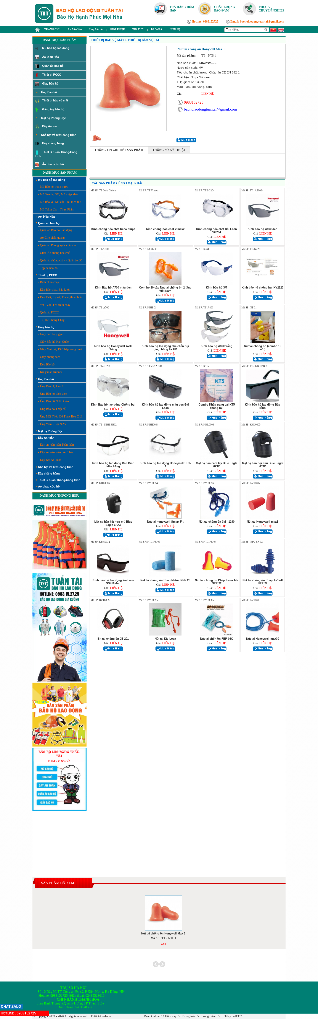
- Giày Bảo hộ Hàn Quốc (53, 341)
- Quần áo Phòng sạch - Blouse (57, 245)
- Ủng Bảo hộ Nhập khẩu (53, 401)
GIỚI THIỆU (117, 29)
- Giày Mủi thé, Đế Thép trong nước (60, 349)
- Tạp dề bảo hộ (48, 268)
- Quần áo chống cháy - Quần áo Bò (60, 260)
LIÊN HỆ (175, 29)
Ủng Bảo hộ (96, 29)
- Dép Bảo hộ (46, 364)
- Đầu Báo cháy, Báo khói (54, 289)
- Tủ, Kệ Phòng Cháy (51, 320)
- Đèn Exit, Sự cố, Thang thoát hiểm (60, 297)
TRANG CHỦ (52, 29)
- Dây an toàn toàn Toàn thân (56, 444)
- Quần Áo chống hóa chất (54, 252)
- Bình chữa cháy (48, 282)
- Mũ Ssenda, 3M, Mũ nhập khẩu (58, 194)
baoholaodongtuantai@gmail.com (262, 21)
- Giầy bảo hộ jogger (51, 334)
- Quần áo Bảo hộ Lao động (55, 230)
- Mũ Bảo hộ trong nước (53, 186)
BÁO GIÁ (156, 29)
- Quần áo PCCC (48, 312)
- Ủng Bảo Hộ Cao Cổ (51, 386)
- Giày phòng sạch (49, 357)
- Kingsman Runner (50, 372)
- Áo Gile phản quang (51, 237)
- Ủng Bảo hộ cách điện (52, 393)
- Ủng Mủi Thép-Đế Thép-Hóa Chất (60, 416)
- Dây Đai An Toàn (49, 459)
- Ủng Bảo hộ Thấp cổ (52, 409)
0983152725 (210, 21)
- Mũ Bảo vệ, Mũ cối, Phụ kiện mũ (59, 202)
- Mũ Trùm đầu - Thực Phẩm (56, 209)
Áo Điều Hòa (75, 29)
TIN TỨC (138, 29)
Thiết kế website (100, 1016)
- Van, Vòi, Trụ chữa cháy (54, 305)
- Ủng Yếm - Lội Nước (52, 424)
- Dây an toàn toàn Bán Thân (56, 452)
